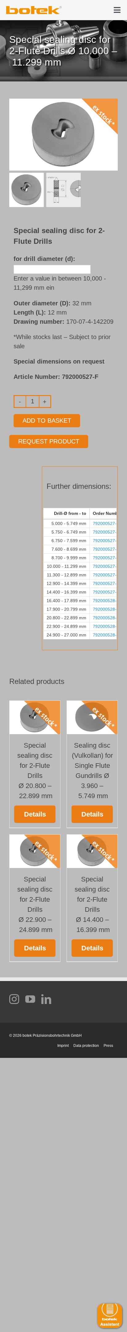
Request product (48, 441)
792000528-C (106, 617)
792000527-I (105, 592)
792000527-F (106, 566)
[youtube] (30, 999)
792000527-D (106, 549)
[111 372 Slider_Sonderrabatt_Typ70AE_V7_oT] (34, 8)
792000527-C (106, 540)
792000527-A (106, 523)
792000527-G (106, 574)
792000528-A (106, 600)
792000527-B (106, 532)
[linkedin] (46, 999)
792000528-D (106, 626)
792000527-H (106, 583)
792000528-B (106, 609)
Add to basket (47, 420)
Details (35, 814)
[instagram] (14, 999)
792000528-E (106, 634)
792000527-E (106, 557)
